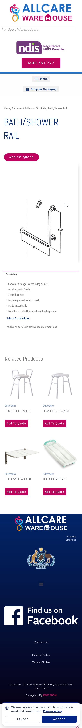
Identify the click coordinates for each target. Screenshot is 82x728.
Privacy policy (52, 711)
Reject (22, 719)
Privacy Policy (41, 655)
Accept (59, 719)
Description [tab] (11, 274)
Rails (43, 108)
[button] (41, 79)
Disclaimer (41, 642)
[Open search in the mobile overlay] (37, 29)
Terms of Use (41, 662)
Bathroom (17, 108)
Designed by (34, 695)
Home (7, 108)
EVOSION (50, 695)
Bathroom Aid (31, 108)
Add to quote (21, 157)
